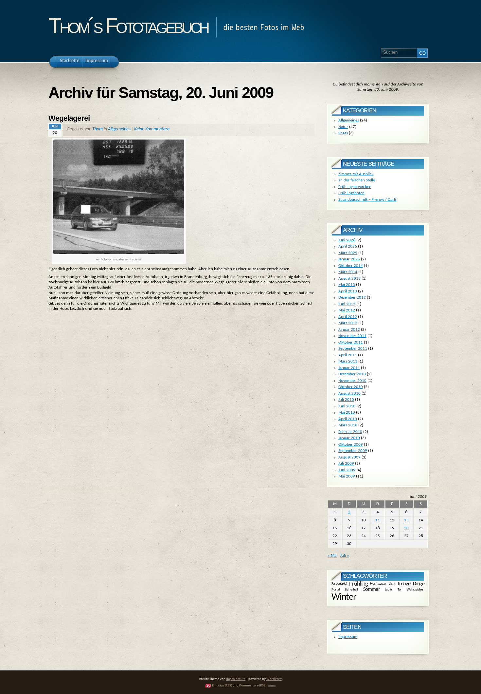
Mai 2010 (346, 412)
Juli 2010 (346, 400)
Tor (400, 589)
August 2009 (349, 457)
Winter (343, 597)
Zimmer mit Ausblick (356, 174)
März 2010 (347, 425)
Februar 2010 (350, 432)
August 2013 (349, 278)
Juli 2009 (346, 463)
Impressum (347, 637)
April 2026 (347, 246)
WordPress (274, 679)
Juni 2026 (346, 240)
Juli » (344, 555)
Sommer (371, 589)
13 (406, 520)
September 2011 (352, 349)
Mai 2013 (346, 285)
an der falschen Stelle (356, 180)
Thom (97, 129)
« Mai (332, 555)
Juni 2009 (346, 470)
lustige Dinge (411, 583)
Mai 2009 (346, 476)
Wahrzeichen (415, 589)
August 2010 (349, 393)
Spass (343, 133)
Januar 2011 (349, 368)
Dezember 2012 (352, 297)
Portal (335, 589)
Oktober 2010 (350, 387)
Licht (392, 584)
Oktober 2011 (350, 342)
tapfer (389, 589)
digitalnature (235, 679)
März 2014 (347, 272)
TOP (272, 686)
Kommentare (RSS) (252, 685)
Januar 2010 (349, 438)
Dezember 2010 (352, 374)
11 (377, 520)
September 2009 (352, 451)
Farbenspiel (339, 584)
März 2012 (347, 323)
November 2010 (352, 381)
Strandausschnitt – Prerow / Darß (367, 199)
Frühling (358, 584)
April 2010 (347, 419)
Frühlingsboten (351, 193)
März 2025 (347, 253)
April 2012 (347, 317)
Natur (343, 127)
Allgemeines (119, 129)
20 (406, 528)
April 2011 (347, 355)
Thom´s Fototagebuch (128, 26)
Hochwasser (378, 584)
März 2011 (347, 361)
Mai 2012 (346, 310)
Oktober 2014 (350, 266)
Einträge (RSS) (222, 685)
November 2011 (352, 336)
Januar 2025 (349, 259)
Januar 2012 (349, 330)
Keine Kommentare (151, 129)
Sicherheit (351, 589)
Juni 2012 (346, 304)
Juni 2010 (346, 406)
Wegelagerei (69, 118)
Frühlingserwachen (354, 187)
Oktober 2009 (350, 444)
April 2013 (347, 291)
